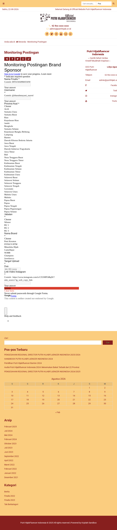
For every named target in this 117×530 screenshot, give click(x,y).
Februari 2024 (10, 439)
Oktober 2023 (10, 443)
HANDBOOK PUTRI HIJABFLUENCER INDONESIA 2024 (28, 359)
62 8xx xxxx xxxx (60, 26)
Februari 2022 (10, 469)
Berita (7, 491)
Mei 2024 (8, 435)
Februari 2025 (10, 426)
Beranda (22, 42)
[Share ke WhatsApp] (23, 59)
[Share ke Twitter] (18, 59)
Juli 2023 (8, 448)
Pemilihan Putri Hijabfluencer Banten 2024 (23, 363)
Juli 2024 (8, 431)
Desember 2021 (11, 477)
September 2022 (11, 456)
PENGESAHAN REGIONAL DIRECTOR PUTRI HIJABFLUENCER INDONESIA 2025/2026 (42, 355)
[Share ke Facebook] (12, 59)
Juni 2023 (8, 452)
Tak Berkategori (11, 504)
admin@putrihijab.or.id (60, 29)
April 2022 (8, 460)
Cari (6, 338)
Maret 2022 (9, 465)
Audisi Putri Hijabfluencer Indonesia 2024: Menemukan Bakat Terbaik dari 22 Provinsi (41, 367)
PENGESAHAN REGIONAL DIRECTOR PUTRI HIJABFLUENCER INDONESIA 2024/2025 (42, 371)
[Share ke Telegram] (28, 59)
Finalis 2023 (9, 500)
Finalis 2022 (9, 496)
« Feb (57, 412)
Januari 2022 (10, 473)
